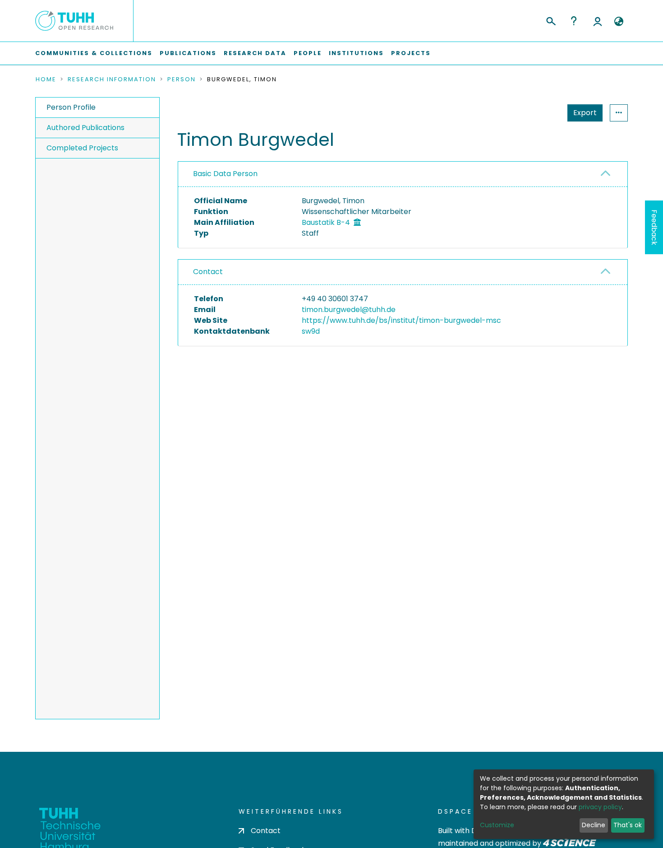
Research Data (255, 53)
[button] (618, 21)
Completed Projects (82, 148)
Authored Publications (85, 127)
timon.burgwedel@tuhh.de (349, 309)
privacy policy (600, 806)
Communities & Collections (93, 53)
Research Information (112, 79)
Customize (497, 824)
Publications (188, 53)
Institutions (356, 53)
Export (585, 112)
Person (181, 79)
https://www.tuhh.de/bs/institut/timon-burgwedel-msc (401, 320)
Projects (411, 53)
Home (46, 79)
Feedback (654, 227)
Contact (208, 271)
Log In (597, 20)
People (308, 53)
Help (573, 20)
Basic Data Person (225, 173)
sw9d (311, 331)
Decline (593, 824)
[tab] (402, 174)
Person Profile (71, 107)
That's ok (627, 824)
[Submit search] (550, 19)
